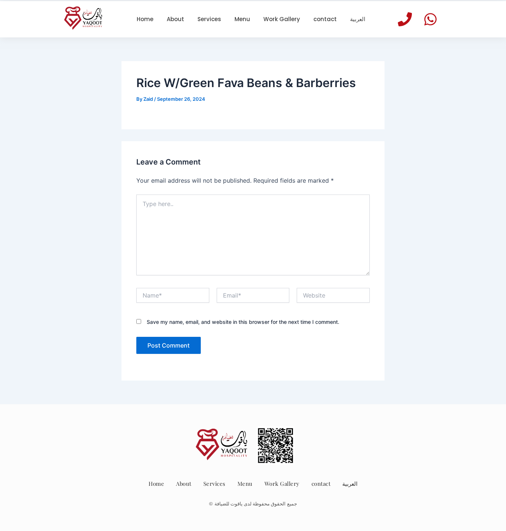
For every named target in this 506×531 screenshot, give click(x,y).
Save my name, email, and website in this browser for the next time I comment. (243, 322)
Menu (245, 483)
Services (214, 483)
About (184, 483)
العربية (349, 483)
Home (156, 483)
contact (321, 483)
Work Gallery (282, 483)
